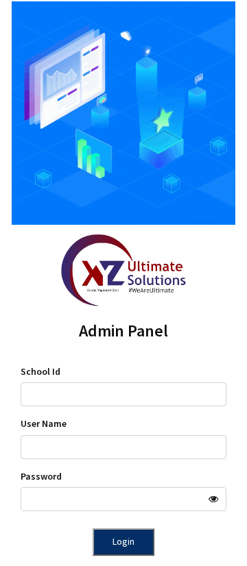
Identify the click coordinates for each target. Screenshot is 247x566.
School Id (40, 371)
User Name (44, 423)
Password (41, 476)
